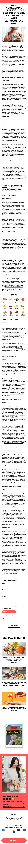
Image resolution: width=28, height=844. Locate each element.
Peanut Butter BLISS (10, 520)
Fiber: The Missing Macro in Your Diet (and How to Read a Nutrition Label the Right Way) (14, 683)
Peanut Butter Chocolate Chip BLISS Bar (12, 227)
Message (4, 596)
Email (3, 589)
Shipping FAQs (18, 825)
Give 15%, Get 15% (14, 822)
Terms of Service (20, 617)
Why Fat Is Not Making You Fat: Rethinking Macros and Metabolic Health (14, 659)
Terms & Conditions (10, 827)
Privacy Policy (10, 617)
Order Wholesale (10, 825)
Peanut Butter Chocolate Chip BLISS (13, 442)
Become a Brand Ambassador (14, 823)
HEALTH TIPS (15, 625)
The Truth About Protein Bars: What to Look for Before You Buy (14, 707)
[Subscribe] (24, 806)
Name (3, 583)
